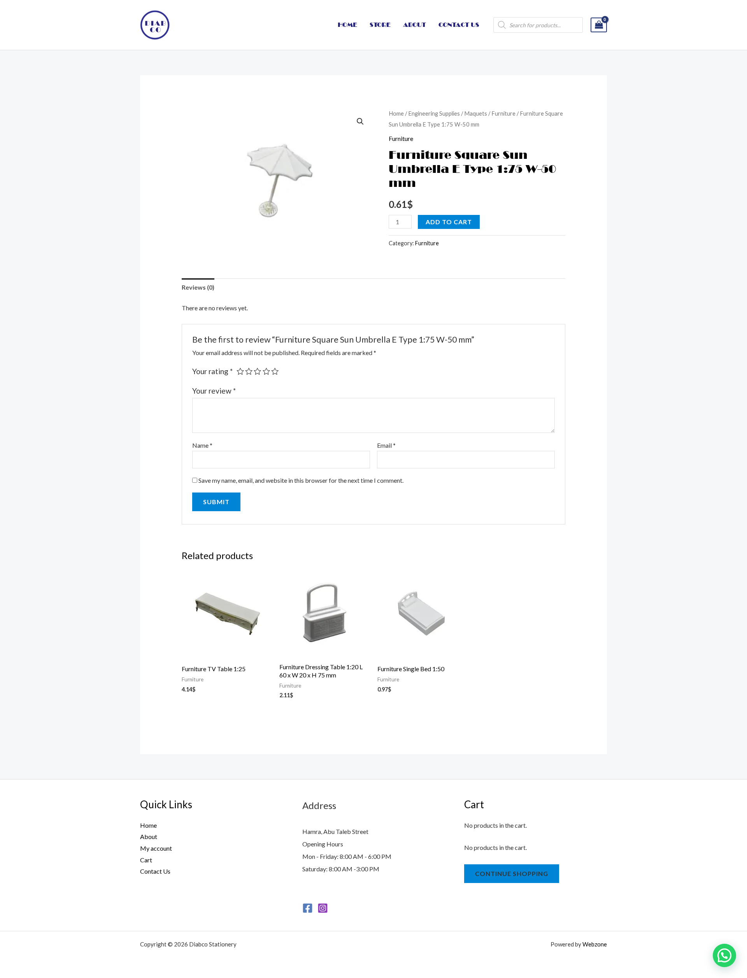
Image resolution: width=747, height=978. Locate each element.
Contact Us (155, 871)
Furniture (503, 113)
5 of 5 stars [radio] (275, 371)
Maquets (475, 113)
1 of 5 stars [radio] (240, 371)
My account (156, 848)
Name (202, 445)
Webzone (594, 944)
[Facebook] (307, 908)
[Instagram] (322, 908)
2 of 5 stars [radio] (249, 371)
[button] (360, 121)
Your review (214, 390)
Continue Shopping (511, 873)
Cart (146, 860)
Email (386, 445)
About (148, 836)
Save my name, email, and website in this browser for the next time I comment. (300, 480)
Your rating (212, 371)
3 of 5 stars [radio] (257, 371)
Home (396, 113)
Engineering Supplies (434, 113)
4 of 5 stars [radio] (266, 371)
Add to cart (449, 221)
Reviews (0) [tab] (198, 287)
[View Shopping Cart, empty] (599, 25)
